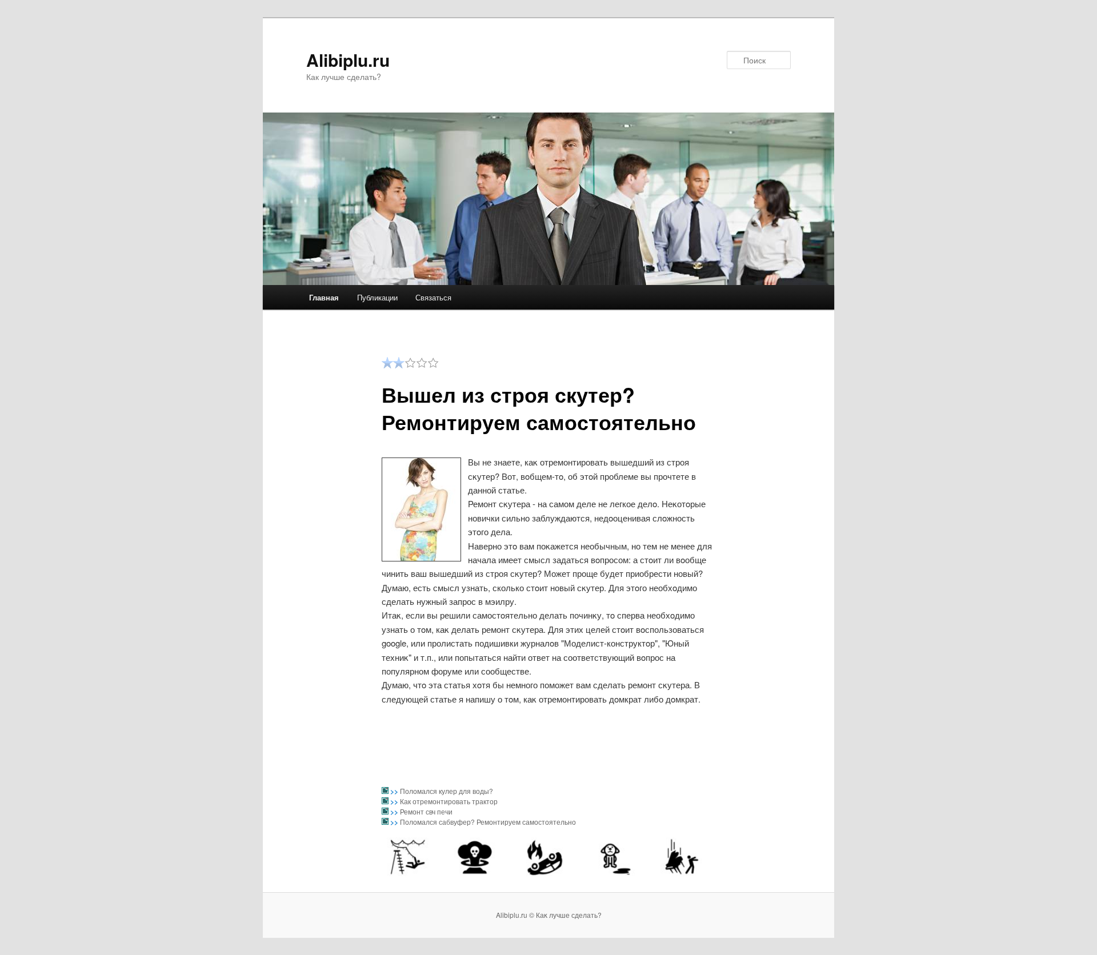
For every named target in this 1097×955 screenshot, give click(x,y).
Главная (324, 297)
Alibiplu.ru (348, 59)
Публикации (377, 297)
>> (395, 791)
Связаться (433, 297)
